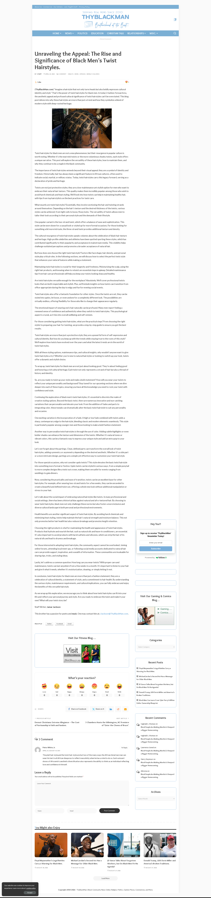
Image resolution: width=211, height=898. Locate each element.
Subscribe (156, 549)
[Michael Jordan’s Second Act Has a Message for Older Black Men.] (87, 845)
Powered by (150, 558)
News (76, 74)
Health (70, 74)
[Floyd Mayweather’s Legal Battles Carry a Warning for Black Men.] (51, 845)
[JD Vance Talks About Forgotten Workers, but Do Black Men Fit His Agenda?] (123, 845)
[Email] (125, 709)
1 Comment (62, 74)
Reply (125, 748)
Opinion (82, 74)
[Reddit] (118, 709)
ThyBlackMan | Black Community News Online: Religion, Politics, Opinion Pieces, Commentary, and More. (115, 890)
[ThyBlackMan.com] (105, 19)
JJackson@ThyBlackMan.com (114, 613)
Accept (29, 893)
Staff (39, 74)
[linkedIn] (111, 709)
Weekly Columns (93, 74)
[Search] (174, 33)
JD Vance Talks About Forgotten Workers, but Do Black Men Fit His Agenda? (122, 863)
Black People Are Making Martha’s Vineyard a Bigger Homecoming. (157, 728)
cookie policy (31, 888)
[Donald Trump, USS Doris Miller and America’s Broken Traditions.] (160, 845)
